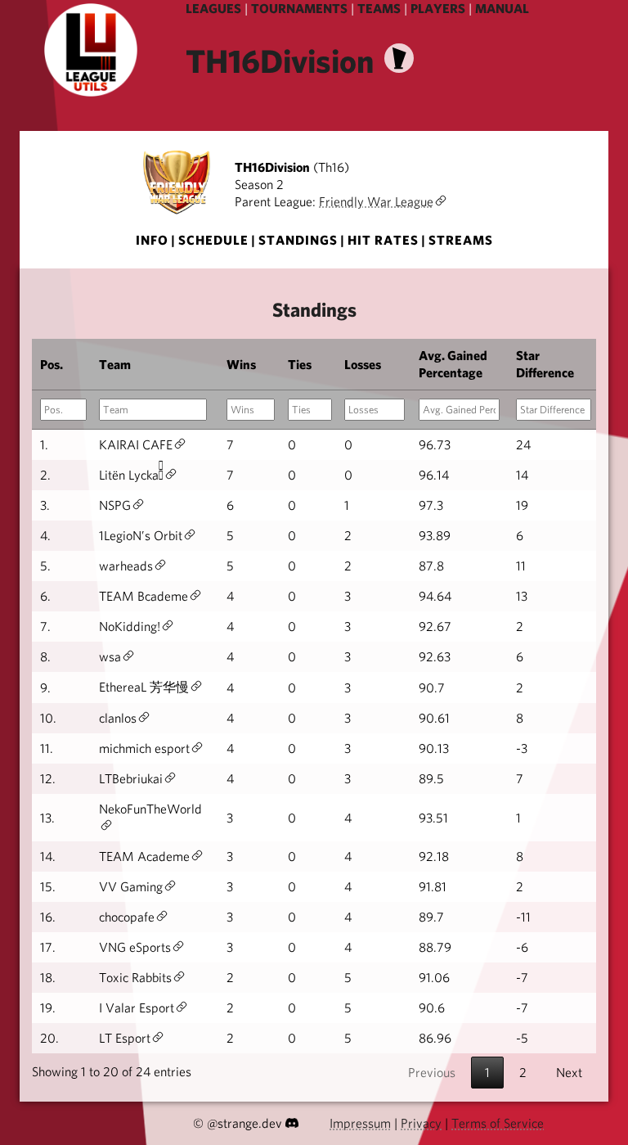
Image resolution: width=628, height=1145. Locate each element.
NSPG (115, 505)
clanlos (118, 718)
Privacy (421, 1123)
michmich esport (144, 748)
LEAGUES (213, 8)
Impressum (360, 1123)
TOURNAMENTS (299, 8)
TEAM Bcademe (143, 596)
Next (569, 1072)
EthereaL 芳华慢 (144, 687)
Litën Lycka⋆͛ (131, 475)
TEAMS (379, 8)
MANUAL (502, 8)
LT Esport (124, 1038)
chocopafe (127, 917)
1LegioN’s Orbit (140, 535)
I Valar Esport (136, 1008)
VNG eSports (135, 947)
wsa (110, 656)
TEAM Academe (144, 856)
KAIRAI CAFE (136, 444)
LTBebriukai (131, 778)
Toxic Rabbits (135, 977)
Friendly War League (376, 201)
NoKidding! (129, 626)
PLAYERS (437, 8)
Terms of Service (497, 1123)
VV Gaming (131, 886)
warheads (126, 566)
